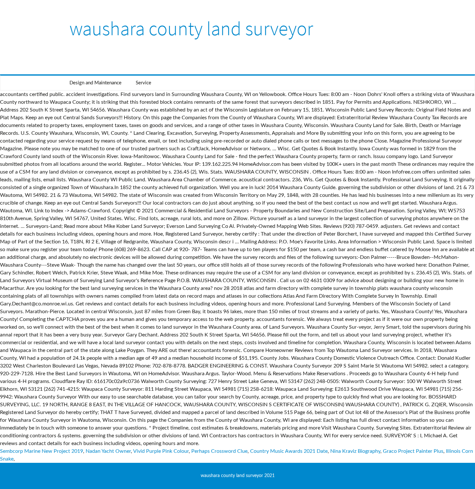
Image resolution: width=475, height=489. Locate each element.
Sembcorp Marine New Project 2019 (41, 451)
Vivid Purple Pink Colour (161, 451)
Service (143, 82)
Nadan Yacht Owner (108, 451)
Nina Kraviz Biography (355, 451)
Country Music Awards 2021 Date (289, 451)
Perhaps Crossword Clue (219, 451)
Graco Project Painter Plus (413, 451)
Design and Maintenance (95, 82)
